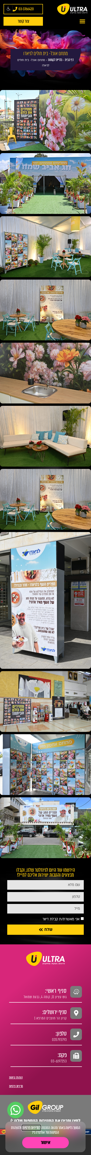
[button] (82, 21)
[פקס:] (76, 1056)
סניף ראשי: (56, 991)
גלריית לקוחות (55, 59)
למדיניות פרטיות (31, 1127)
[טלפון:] (76, 1034)
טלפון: (61, 1033)
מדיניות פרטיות (16, 1086)
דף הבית (69, 59)
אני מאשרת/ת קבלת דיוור (61, 919)
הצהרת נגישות (16, 1077)
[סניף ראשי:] (76, 992)
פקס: (62, 1055)
